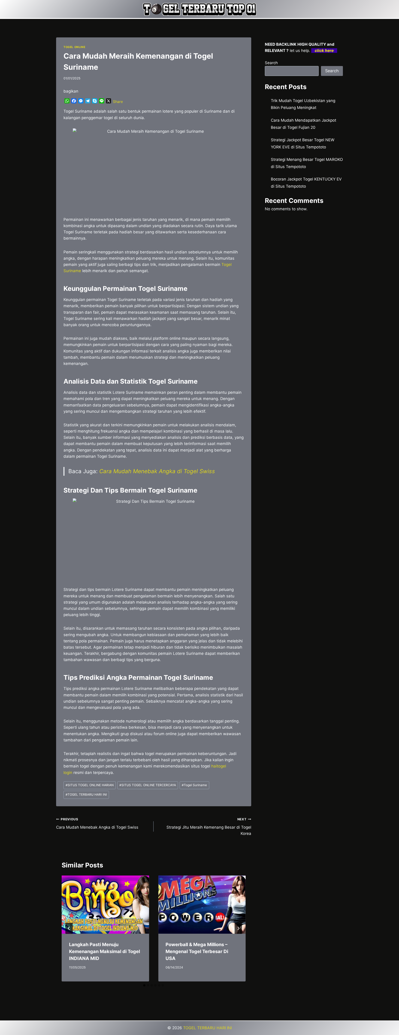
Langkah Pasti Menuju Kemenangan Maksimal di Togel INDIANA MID (104, 951)
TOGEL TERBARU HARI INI (86, 794)
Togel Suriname (194, 785)
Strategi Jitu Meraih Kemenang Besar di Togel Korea (208, 826)
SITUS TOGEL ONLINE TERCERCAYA (147, 785)
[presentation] (105, 905)
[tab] (144, 985)
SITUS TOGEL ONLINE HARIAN (90, 785)
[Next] (238, 928)
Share (118, 101)
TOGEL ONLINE (74, 47)
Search (271, 62)
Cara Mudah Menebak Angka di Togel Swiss (157, 471)
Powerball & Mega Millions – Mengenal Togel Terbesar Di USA (197, 951)
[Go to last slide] (69, 928)
